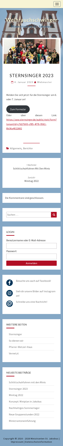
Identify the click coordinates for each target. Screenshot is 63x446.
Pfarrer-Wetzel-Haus (20, 347)
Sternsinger (15, 334)
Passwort (11, 251)
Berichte (28, 148)
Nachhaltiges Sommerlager (24, 408)
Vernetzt (14, 353)
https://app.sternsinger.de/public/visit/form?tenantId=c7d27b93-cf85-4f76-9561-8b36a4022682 (31, 124)
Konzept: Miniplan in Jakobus (25, 401)
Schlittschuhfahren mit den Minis (27, 382)
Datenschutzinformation (38, 441)
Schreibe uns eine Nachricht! (31, 301)
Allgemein (15, 148)
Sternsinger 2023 (18, 388)
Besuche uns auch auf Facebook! (33, 280)
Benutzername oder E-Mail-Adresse (26, 240)
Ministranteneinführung (22, 420)
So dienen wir (16, 340)
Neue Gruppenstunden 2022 (24, 414)
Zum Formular (18, 109)
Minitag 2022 (16, 395)
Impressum (17, 441)
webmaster (44, 82)
